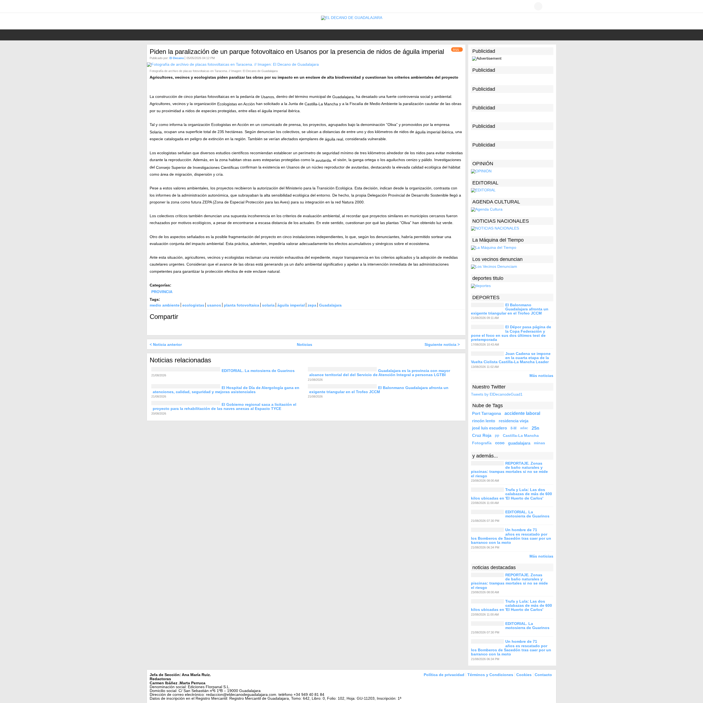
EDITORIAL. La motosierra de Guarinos (258, 370)
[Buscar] (549, 6)
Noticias (304, 344)
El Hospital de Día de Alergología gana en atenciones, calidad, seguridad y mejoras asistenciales (226, 389)
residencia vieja (513, 420)
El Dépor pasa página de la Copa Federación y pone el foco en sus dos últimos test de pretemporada (511, 333)
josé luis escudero (489, 428)
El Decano (176, 58)
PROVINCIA (161, 292)
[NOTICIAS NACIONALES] (495, 228)
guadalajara (519, 443)
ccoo (499, 443)
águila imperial (291, 305)
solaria (268, 305)
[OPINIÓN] (481, 171)
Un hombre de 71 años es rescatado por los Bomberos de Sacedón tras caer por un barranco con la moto (511, 536)
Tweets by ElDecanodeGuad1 (497, 394)
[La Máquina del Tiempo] (493, 247)
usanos (214, 305)
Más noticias (541, 375)
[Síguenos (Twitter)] (160, 6)
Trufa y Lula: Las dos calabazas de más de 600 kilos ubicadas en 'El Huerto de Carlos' (511, 493)
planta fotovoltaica (241, 305)
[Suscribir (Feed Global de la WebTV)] (177, 6)
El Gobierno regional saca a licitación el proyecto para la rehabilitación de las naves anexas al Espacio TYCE (224, 406)
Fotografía (482, 443)
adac (524, 428)
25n (535, 428)
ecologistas (193, 305)
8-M (513, 428)
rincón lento (483, 420)
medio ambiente (165, 305)
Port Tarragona (486, 413)
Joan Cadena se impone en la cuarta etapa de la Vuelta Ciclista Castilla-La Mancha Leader (511, 357)
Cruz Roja (481, 435)
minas (539, 443)
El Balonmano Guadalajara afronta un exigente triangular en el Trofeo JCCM (378, 389)
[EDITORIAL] (483, 190)
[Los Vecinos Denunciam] (494, 266)
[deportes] (481, 285)
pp (497, 435)
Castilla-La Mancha (521, 435)
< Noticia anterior (166, 344)
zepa (312, 305)
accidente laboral (522, 413)
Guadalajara (330, 305)
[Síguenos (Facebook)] (152, 6)
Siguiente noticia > (442, 344)
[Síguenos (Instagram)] (169, 6)
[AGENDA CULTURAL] (487, 209)
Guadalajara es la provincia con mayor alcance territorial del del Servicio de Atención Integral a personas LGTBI (379, 372)
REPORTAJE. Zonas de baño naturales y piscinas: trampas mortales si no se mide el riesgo (509, 469)
